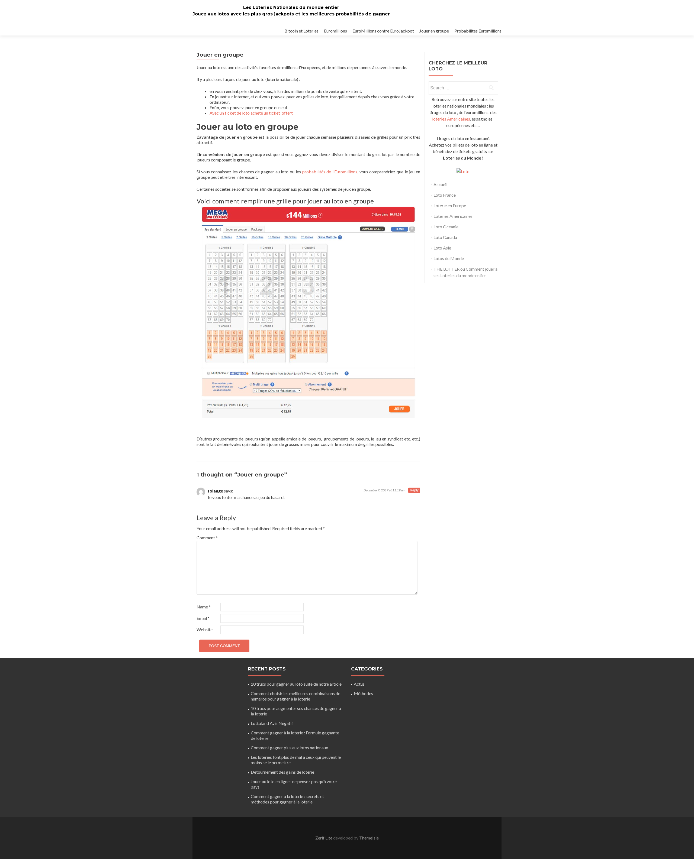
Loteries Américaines (453, 216)
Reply (414, 490)
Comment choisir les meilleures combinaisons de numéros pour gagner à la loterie (295, 696)
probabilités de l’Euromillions (329, 171)
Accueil (440, 184)
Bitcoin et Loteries (301, 30)
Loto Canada (445, 237)
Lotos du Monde (448, 258)
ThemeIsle (369, 837)
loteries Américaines (451, 118)
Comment (207, 537)
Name (204, 606)
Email (203, 618)
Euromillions (335, 30)
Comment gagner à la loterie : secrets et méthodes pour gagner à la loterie (287, 799)
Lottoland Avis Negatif (272, 723)
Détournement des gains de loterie (283, 771)
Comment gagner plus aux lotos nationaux (289, 747)
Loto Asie (442, 247)
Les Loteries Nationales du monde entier (291, 7)
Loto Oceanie (445, 226)
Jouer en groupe (434, 30)
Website (205, 629)
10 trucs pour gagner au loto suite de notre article (296, 683)
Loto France (444, 194)
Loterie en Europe (449, 205)
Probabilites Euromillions (478, 30)
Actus (359, 683)
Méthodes (363, 693)
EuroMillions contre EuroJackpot (383, 30)
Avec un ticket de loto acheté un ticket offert (251, 112)
